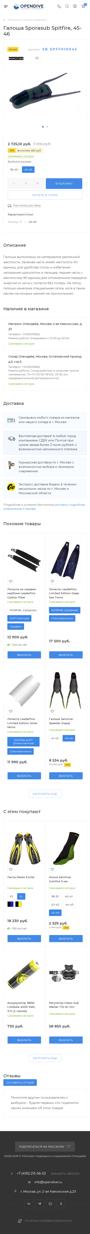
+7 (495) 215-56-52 (31, 1173)
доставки (61, 504)
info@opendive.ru (48, 1182)
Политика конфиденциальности (48, 1221)
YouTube (50, 1203)
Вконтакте (28, 1203)
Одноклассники (61, 1203)
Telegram (39, 1203)
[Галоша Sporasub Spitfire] (45, 95)
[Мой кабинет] (75, 7)
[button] (43, 126)
